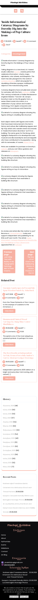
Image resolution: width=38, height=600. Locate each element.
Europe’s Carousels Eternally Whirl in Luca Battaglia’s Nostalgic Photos (15, 581)
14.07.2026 (9, 294)
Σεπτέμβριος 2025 (9, 450)
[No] (35, 593)
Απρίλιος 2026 (8, 422)
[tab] (16, 11)
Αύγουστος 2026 (8, 406)
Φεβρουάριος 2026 (9, 430)
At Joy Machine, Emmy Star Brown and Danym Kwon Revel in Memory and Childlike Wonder (19, 508)
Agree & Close (14, 597)
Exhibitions (5, 548)
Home (3, 535)
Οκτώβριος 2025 (8, 446)
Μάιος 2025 (7, 467)
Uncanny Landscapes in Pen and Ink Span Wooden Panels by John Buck (19, 289)
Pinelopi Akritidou (19, 2)
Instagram (14, 151)
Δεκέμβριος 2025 (9, 438)
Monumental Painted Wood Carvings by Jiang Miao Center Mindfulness (16, 322)
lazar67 (19, 41)
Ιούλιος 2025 (7, 458)
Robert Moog (28, 142)
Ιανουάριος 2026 (8, 434)
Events (3, 545)
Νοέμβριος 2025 (8, 442)
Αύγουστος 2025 (8, 454)
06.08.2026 (9, 328)
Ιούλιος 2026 (7, 410)
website (4, 149)
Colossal (18, 245)
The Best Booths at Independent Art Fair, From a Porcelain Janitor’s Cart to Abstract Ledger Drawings (18, 355)
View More (10, 311)
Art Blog (4, 555)
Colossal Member (16, 233)
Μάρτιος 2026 (7, 426)
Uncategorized (19, 54)
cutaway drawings (8, 81)
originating (26, 92)
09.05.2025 (10, 362)
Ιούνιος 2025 (7, 463)
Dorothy (17, 72)
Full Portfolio (5, 541)
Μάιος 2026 (7, 418)
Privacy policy (24, 597)
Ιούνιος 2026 (7, 414)
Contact (4, 551)
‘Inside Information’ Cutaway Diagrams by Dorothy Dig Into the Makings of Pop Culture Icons (19, 240)
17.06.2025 (7, 41)
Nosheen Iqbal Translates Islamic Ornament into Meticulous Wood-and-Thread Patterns (17, 487)
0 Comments (11, 298)
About (3, 538)
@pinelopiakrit (9, 565)
